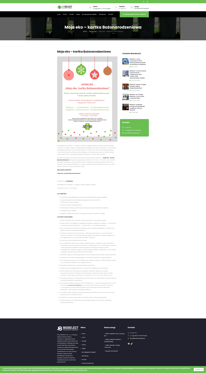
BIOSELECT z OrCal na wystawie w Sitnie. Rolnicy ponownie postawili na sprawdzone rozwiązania (138, 61)
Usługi (78, 14)
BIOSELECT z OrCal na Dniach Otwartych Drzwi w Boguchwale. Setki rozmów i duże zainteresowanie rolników (138, 74)
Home (85, 31)
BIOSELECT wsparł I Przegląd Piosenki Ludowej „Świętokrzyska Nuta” (138, 86)
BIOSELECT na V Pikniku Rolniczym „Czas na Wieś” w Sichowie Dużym (137, 96)
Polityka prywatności (88, 363)
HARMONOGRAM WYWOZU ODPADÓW (135, 14)
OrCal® (71, 14)
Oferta (65, 14)
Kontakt (110, 14)
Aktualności (102, 14)
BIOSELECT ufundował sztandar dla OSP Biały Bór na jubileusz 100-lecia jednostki (137, 107)
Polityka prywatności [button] (80, 370)
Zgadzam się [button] (199, 369)
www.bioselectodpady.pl (74, 285)
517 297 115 (122, 8)
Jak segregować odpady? (89, 14)
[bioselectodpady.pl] (64, 7)
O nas (59, 14)
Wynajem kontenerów (111, 351)
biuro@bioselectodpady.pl (141, 8)
